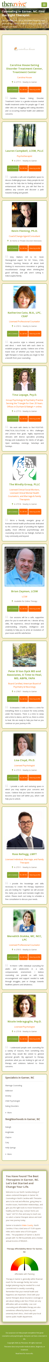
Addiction (9, 1090)
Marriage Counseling (13, 1085)
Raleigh (8, 1127)
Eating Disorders (12, 1106)
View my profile (34, 89)
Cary (7, 1142)
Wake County (27, 1225)
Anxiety (8, 1096)
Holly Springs (10, 1147)
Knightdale (9, 1132)
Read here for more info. (24, 1353)
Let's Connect (13, 89)
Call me (24, 89)
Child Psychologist (12, 1101)
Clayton (8, 1137)
